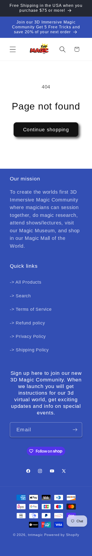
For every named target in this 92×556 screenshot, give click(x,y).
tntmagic (35, 535)
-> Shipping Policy (29, 349)
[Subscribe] (75, 429)
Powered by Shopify (61, 535)
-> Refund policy (27, 323)
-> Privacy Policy (28, 336)
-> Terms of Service (31, 309)
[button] (13, 49)
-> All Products (25, 282)
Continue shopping (46, 129)
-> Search (20, 295)
